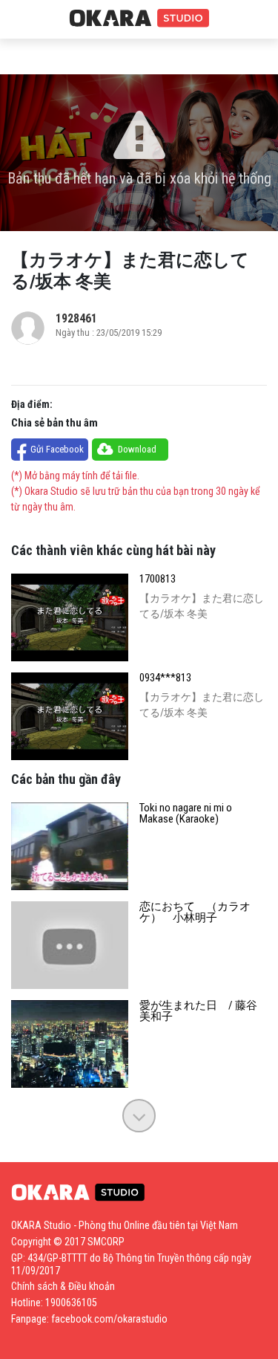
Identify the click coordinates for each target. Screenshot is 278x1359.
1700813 (157, 579)
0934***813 (165, 678)
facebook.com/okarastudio (109, 1319)
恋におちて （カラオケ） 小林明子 (195, 912)
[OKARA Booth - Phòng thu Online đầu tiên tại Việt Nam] (139, 19)
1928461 (76, 318)
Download (137, 449)
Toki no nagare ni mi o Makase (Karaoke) (185, 813)
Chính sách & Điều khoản (63, 1286)
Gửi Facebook (57, 449)
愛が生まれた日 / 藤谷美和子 (198, 1011)
